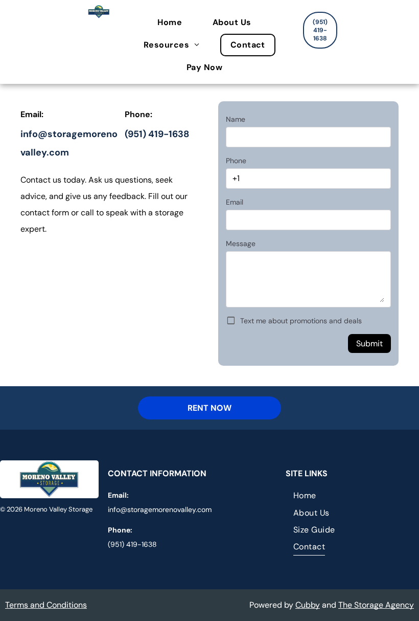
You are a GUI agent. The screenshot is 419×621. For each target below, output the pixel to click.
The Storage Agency (376, 605)
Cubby (307, 605)
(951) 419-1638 (157, 134)
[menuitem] (174, 22)
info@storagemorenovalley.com (160, 509)
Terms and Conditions (46, 605)
